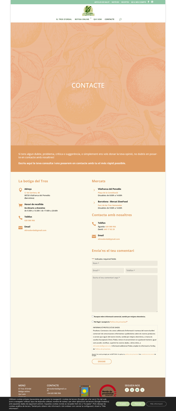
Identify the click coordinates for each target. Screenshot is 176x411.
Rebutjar (138, 404)
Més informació (156, 404)
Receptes (125, 2)
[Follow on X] (142, 390)
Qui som (98, 19)
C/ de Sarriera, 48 (32, 192)
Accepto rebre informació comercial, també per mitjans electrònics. (119, 316)
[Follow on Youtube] (137, 390)
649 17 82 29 (109, 229)
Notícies (115, 2)
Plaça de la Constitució (108, 192)
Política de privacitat (118, 322)
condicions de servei (147, 354)
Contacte (109, 19)
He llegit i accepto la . (110, 322)
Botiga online (82, 19)
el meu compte (138, 2)
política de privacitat (131, 354)
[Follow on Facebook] (127, 390)
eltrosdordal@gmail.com (35, 230)
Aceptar (123, 404)
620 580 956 (29, 220)
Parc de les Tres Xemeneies (110, 205)
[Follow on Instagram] (132, 390)
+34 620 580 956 (54, 393)
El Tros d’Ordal (64, 19)
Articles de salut (101, 2)
